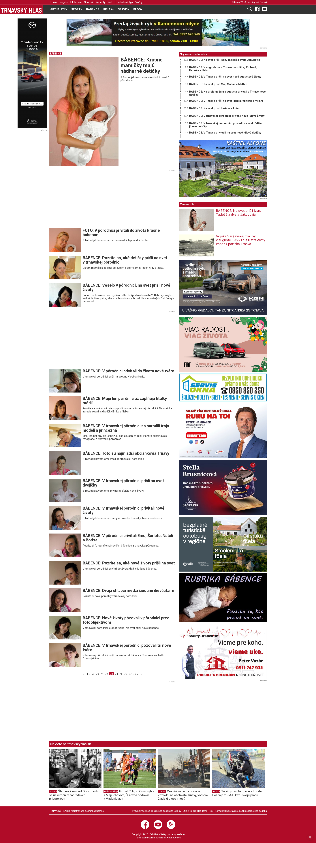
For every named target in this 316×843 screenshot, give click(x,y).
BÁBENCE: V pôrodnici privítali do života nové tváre (128, 371)
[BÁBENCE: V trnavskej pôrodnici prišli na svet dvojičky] (65, 490)
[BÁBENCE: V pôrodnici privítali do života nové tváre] (65, 380)
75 (121, 673)
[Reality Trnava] (223, 651)
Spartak (88, 2)
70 (97, 673)
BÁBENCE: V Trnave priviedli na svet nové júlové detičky (225, 132)
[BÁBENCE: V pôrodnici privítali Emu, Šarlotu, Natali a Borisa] (65, 545)
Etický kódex (190, 810)
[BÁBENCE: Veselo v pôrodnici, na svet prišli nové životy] (65, 294)
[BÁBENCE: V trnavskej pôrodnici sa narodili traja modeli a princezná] (65, 435)
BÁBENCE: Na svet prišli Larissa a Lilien (214, 108)
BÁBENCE (92, 9)
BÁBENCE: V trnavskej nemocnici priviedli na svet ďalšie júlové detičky (225, 125)
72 (106, 673)
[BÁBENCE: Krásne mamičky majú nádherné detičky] (83, 111)
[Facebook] (257, 8)
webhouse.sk (174, 837)
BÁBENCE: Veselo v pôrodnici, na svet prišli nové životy (126, 287)
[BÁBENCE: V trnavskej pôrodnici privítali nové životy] (65, 517)
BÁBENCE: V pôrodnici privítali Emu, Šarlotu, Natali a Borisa (128, 537)
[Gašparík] (223, 487)
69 (92, 673)
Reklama (202, 810)
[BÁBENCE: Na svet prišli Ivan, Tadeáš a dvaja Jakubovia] (196, 222)
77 (130, 673)
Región (64, 2)
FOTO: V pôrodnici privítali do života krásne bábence (121, 232)
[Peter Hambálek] (223, 430)
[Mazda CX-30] (32, 73)
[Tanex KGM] (223, 287)
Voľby (138, 2)
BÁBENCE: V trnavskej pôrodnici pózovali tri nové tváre (127, 647)
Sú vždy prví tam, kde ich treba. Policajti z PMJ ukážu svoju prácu (237, 793)
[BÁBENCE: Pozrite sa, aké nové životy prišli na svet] (65, 572)
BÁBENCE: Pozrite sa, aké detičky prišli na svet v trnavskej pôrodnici (125, 260)
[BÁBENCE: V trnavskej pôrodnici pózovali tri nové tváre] (65, 655)
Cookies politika (258, 810)
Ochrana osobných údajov (167, 810)
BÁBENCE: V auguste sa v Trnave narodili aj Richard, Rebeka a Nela (223, 69)
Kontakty (220, 810)
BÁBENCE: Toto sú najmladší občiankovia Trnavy (126, 453)
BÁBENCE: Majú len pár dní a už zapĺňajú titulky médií (125, 400)
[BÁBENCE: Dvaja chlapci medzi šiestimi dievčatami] (65, 600)
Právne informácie (142, 810)
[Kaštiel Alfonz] (223, 168)
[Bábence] (223, 597)
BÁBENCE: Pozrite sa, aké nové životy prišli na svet (129, 563)
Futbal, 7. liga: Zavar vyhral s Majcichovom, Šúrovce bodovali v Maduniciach (129, 794)
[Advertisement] (80, 200)
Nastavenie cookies (237, 810)
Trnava (53, 2)
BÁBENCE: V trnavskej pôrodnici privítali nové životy (123, 510)
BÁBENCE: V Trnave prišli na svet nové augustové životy (225, 76)
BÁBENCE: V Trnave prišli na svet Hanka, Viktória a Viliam (226, 100)
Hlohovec (76, 2)
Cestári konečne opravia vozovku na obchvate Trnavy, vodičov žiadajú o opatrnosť (183, 794)
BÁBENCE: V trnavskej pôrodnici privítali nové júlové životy (227, 115)
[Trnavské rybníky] (158, 32)
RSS (211, 810)
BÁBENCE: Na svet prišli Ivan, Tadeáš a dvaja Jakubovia (224, 59)
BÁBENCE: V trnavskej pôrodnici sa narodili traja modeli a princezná (126, 428)
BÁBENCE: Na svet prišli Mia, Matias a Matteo (218, 84)
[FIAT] (223, 344)
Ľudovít (263, 2)
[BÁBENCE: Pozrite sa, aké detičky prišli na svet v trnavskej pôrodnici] (65, 267)
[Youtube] (264, 8)
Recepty (100, 2)
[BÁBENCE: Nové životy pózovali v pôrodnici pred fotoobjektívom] (65, 627)
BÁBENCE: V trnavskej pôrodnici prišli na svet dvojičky (123, 482)
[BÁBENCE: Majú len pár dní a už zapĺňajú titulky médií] (65, 408)
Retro (111, 2)
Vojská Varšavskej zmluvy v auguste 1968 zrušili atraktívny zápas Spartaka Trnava (240, 240)
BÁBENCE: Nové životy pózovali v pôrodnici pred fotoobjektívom (126, 620)
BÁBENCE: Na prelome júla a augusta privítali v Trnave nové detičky (227, 93)
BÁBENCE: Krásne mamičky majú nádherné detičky (142, 65)
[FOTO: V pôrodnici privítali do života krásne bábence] (65, 239)
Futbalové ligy (125, 2)
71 (102, 673)
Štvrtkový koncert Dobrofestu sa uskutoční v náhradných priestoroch (74, 794)
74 (116, 673)
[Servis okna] (223, 387)
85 (136, 673)
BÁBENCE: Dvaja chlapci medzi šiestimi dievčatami (128, 590)
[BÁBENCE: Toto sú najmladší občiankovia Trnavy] (65, 463)
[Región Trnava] (223, 544)
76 (125, 673)
